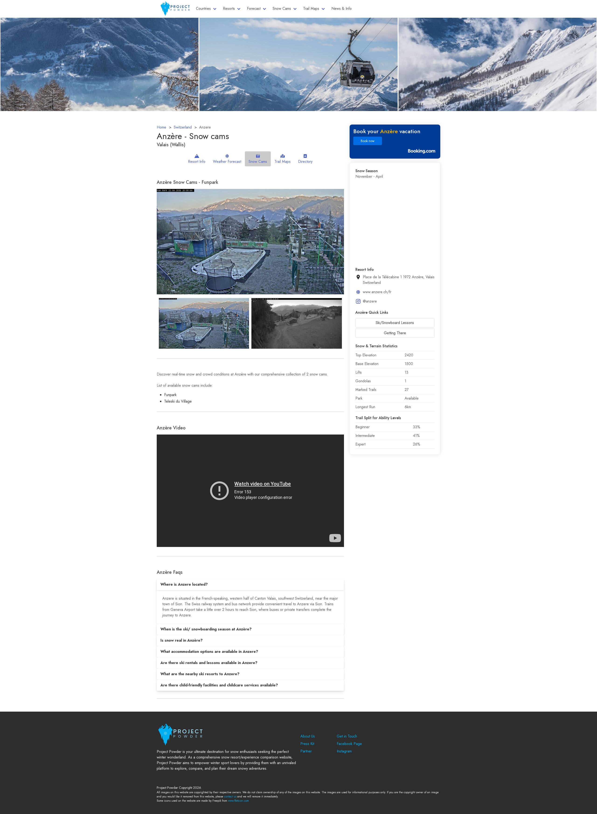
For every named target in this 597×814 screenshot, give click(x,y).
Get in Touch (347, 736)
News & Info (341, 8)
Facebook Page (349, 743)
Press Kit (307, 743)
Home (161, 127)
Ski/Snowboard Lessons (395, 322)
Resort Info (196, 161)
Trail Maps (311, 8)
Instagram (344, 751)
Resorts (229, 8)
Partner (306, 751)
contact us (230, 796)
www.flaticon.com (238, 801)
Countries (203, 8)
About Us (307, 736)
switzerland (183, 127)
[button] (250, 584)
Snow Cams (282, 8)
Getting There (395, 333)
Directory (305, 161)
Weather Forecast (227, 161)
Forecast (253, 8)
